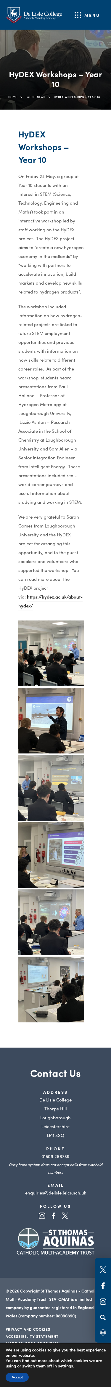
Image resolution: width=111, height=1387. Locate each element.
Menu (92, 15)
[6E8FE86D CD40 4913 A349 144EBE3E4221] (51, 653)
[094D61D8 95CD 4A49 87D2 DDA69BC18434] (51, 720)
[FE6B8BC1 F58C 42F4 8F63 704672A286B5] (51, 989)
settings (65, 1366)
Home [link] (12, 97)
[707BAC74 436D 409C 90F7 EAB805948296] (51, 788)
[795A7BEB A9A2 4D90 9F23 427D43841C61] (51, 855)
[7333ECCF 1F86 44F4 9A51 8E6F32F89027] (51, 922)
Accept (17, 1377)
